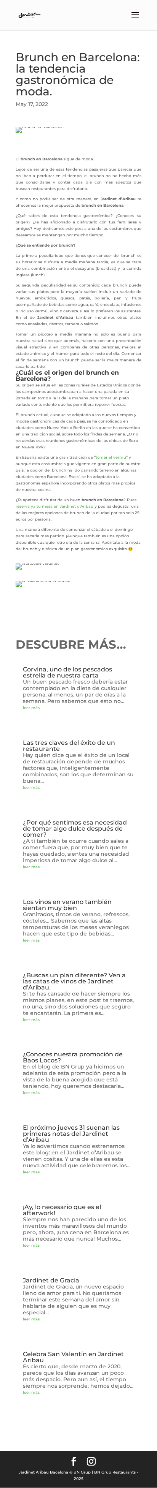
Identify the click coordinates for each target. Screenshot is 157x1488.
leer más (31, 707)
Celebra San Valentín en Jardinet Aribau (73, 1357)
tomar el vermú (111, 457)
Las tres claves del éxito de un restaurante (69, 745)
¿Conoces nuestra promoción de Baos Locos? (73, 1057)
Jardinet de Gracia (51, 1280)
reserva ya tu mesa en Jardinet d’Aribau (54, 506)
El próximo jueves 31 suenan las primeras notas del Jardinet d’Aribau (71, 1133)
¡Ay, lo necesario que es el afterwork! (62, 1210)
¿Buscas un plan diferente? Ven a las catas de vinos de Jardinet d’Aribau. (74, 981)
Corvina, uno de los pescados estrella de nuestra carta (67, 672)
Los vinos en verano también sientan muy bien (67, 905)
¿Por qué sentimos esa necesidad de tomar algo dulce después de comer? (75, 828)
